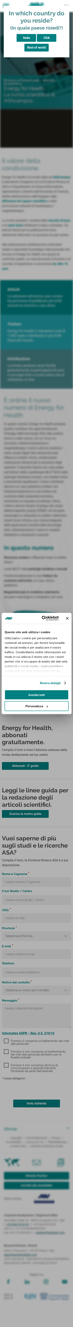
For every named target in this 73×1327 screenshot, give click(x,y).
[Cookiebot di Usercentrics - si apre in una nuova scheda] (43, 618)
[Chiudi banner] (67, 618)
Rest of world (36, 47)
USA (47, 38)
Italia (26, 38)
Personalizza (34, 706)
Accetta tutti (36, 694)
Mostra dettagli (50, 683)
